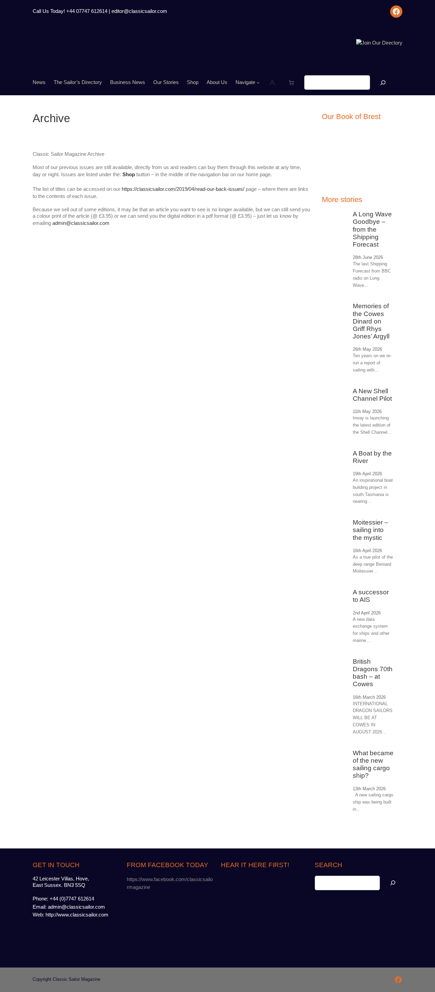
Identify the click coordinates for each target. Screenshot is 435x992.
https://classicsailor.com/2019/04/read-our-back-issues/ (183, 189)
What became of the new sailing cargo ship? (373, 764)
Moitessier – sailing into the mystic (370, 530)
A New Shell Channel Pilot (372, 394)
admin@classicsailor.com (80, 223)
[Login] (272, 82)
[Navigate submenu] (258, 82)
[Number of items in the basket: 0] (291, 82)
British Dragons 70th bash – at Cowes (373, 673)
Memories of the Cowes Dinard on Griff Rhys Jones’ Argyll (371, 321)
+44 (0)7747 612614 (72, 899)
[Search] (383, 82)
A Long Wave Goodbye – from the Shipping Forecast (372, 229)
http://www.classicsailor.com (77, 914)
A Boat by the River (372, 457)
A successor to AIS (371, 596)
